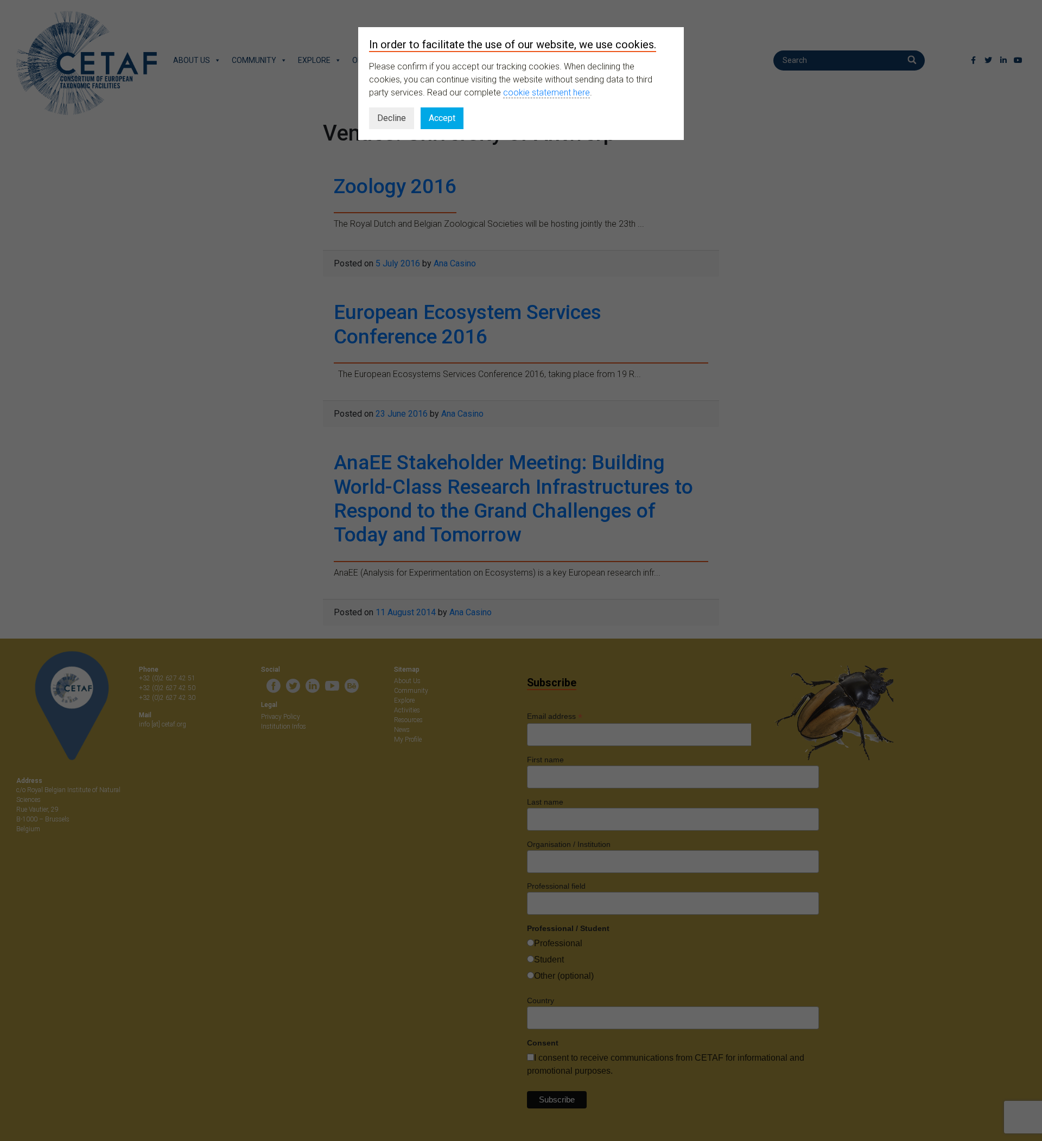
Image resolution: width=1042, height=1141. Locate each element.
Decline (391, 118)
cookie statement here (546, 92)
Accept (442, 118)
